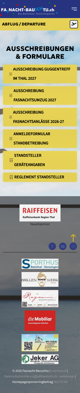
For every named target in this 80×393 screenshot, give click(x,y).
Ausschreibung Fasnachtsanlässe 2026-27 (38, 116)
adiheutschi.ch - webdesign (56, 376)
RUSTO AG (61, 382)
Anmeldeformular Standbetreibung (32, 138)
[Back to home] (29, 9)
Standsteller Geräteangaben (29, 160)
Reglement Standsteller (39, 177)
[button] (74, 9)
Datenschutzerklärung (19, 376)
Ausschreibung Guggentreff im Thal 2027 (41, 73)
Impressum (58, 371)
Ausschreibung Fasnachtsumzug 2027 (35, 95)
